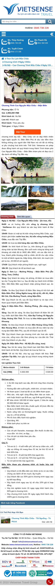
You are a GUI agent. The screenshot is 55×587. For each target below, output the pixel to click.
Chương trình (7, 217)
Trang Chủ (27, 8)
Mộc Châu (33, 221)
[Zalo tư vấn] (49, 573)
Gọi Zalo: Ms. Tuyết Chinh (4, 50)
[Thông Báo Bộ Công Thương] (15, 578)
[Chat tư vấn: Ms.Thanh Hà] (35, 43)
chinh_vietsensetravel (9, 51)
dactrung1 (9, 43)
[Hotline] (49, 581)
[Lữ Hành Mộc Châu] (2, 58)
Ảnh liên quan (23, 216)
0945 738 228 (41, 28)
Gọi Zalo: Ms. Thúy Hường (4, 42)
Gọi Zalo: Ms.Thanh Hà (31, 42)
